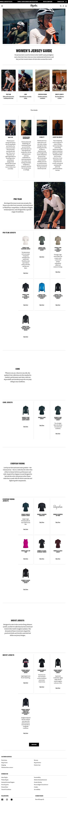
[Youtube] (12, 800)
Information (4, 774)
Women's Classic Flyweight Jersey (42, 551)
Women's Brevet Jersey (42, 671)
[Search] (60, 6)
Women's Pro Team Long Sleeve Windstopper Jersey (25, 328)
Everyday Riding (42, 94)
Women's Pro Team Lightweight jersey (58, 249)
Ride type (10, 137)
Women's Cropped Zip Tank (58, 515)
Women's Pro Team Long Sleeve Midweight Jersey (58, 296)
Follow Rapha (5, 796)
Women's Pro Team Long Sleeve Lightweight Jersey (41, 296)
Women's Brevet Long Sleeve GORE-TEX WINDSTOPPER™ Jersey (25, 712)
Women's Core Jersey (42, 418)
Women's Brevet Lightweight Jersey (25, 671)
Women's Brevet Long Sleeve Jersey (58, 671)
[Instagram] (7, 800)
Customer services (6, 756)
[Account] (63, 6)
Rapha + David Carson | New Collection (28, 1)
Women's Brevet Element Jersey (25, 515)
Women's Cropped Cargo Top (42, 515)
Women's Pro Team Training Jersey (42, 249)
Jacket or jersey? (57, 137)
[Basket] (66, 6)
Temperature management (26, 138)
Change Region (39, 796)
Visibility (41, 137)
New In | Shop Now (47, 1)
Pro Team (8, 94)
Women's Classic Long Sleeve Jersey (25, 581)
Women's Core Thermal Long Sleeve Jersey (25, 418)
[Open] (2, 6)
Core (25, 94)
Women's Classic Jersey (58, 551)
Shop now (34, 744)
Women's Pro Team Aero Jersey (25, 248)
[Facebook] (2, 800)
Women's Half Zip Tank (25, 551)
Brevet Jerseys (59, 94)
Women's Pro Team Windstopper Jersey (25, 296)
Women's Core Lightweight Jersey (58, 418)
